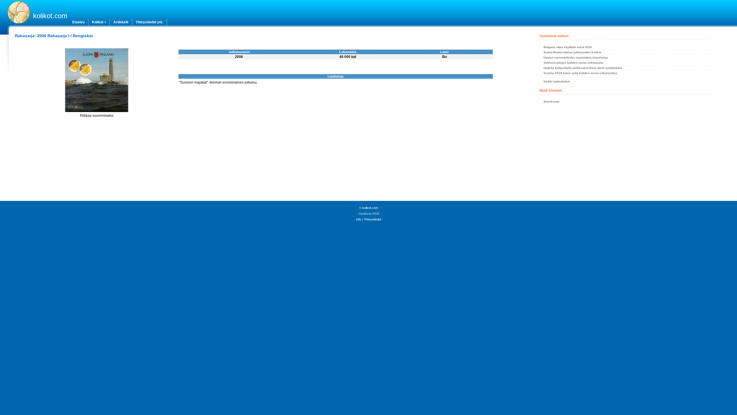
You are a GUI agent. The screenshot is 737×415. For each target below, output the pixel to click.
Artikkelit (120, 22)
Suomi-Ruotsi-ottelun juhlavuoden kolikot (572, 52)
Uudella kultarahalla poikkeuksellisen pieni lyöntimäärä (583, 67)
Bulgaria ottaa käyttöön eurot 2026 (568, 47)
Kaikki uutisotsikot (557, 81)
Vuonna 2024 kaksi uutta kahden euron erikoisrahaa (580, 73)
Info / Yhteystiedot (368, 219)
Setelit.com (551, 101)
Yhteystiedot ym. (149, 22)
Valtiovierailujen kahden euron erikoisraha (573, 62)
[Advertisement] (626, 154)
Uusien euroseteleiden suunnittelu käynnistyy (576, 57)
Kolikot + (99, 22)
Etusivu (78, 22)
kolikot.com (50, 16)
